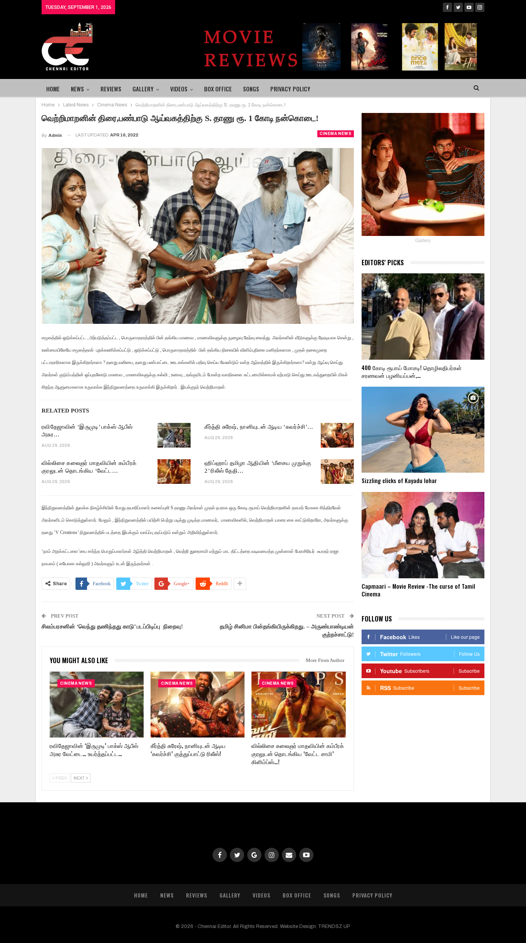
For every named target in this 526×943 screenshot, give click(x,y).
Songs (251, 88)
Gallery (143, 88)
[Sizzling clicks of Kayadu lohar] (423, 430)
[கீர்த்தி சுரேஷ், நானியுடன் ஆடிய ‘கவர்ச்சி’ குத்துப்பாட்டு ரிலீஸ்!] (337, 435)
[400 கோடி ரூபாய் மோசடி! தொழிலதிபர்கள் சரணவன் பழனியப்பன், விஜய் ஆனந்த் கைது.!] (423, 316)
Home (53, 88)
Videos (179, 88)
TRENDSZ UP (334, 926)
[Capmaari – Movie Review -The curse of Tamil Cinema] (423, 535)
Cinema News (336, 133)
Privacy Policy (290, 88)
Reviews (111, 88)
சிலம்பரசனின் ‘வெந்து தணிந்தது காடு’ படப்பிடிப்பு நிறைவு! (112, 626)
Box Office (218, 88)
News (77, 88)
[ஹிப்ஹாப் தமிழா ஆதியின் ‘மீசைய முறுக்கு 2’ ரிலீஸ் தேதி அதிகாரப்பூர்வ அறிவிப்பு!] (337, 471)
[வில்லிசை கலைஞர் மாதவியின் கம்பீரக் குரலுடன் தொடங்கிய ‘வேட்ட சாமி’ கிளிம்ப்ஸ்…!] (174, 471)
